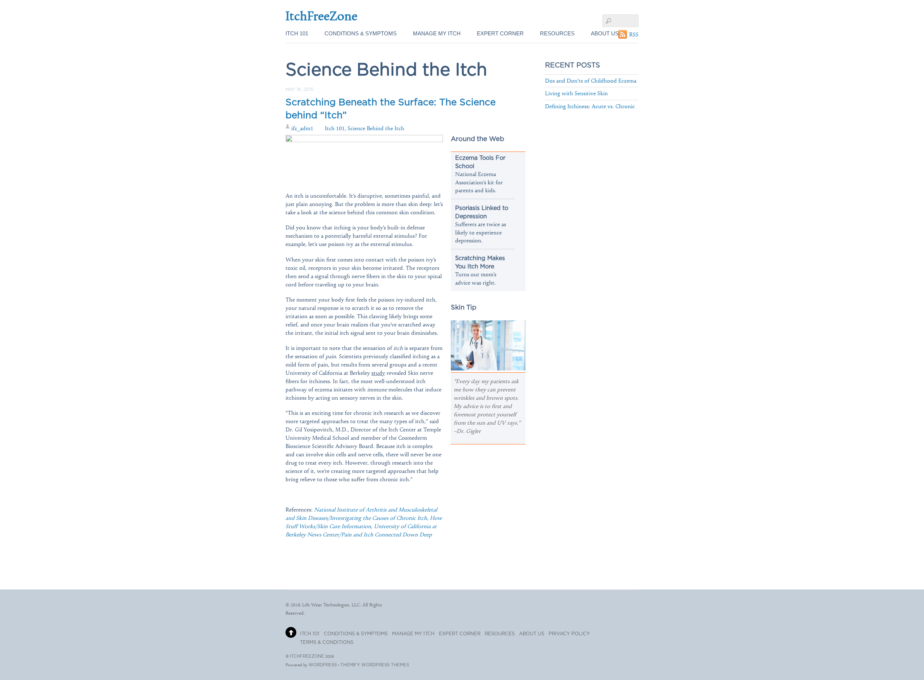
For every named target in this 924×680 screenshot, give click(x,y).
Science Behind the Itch (376, 128)
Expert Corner (500, 33)
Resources (557, 33)
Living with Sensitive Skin (576, 93)
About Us (605, 33)
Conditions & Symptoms (360, 33)
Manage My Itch (437, 33)
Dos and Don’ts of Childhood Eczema (590, 80)
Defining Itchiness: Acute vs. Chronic (590, 106)
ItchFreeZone (307, 656)
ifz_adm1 (302, 128)
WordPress (323, 665)
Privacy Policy (569, 634)
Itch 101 (297, 33)
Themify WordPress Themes (374, 665)
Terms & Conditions (326, 642)
